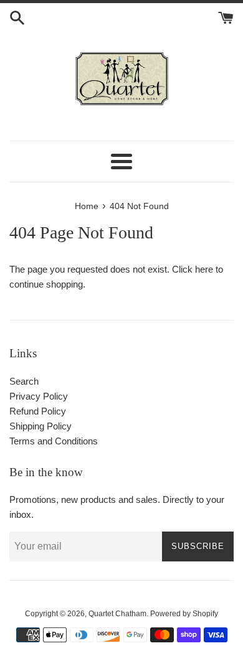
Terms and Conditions (53, 441)
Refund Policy (37, 411)
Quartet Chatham (117, 613)
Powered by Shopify (184, 613)
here (204, 269)
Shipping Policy (40, 426)
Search (24, 381)
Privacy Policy (38, 396)
